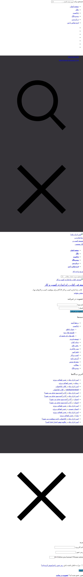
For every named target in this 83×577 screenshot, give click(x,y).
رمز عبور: (79, 552)
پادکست (76, 13)
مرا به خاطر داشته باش (72, 565)
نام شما (80, 305)
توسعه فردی (74, 339)
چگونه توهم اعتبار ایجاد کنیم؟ (55, 422)
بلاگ (77, 10)
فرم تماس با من (73, 23)
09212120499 (73, 57)
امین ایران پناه (74, 380)
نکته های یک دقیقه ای (66, 336)
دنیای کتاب (75, 342)
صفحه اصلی (74, 6)
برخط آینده (75, 323)
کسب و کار (75, 355)
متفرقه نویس (74, 362)
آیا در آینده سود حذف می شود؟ (55, 393)
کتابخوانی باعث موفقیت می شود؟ (54, 419)
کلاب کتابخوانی (61, 386)
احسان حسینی (73, 409)
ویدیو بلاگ (75, 16)
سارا (77, 416)
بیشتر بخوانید (78, 293)
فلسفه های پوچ (69, 333)
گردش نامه (75, 358)
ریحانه (76, 383)
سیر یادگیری (74, 349)
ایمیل (81, 308)
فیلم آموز (75, 352)
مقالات (76, 365)
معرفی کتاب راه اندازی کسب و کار (64, 284)
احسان (76, 399)
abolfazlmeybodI (72, 390)
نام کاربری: (79, 547)
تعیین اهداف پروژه (59, 380)
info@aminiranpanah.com (69, 60)
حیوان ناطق (70, 329)
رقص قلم (75, 346)
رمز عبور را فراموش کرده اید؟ (52, 565)
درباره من (75, 19)
